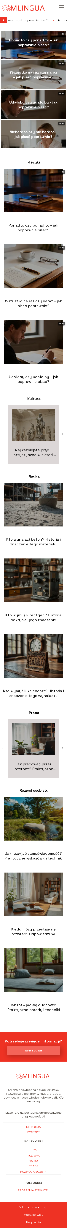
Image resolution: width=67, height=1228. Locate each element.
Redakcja (33, 1127)
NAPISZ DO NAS (33, 1050)
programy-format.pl (33, 1190)
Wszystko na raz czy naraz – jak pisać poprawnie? (33, 74)
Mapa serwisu (33, 1215)
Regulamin (33, 1222)
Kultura (34, 398)
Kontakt (33, 1132)
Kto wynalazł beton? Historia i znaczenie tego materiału (33, 542)
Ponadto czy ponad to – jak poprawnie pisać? (33, 42)
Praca (34, 712)
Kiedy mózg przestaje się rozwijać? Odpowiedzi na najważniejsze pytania (33, 931)
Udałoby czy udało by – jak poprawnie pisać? (33, 104)
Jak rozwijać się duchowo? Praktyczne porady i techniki (33, 1007)
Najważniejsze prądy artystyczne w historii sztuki (33, 452)
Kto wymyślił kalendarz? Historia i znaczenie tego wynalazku (33, 693)
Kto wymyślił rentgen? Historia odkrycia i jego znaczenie (33, 617)
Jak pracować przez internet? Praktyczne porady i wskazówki (33, 766)
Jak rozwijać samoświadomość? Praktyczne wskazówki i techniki (33, 856)
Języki (34, 162)
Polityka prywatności (33, 1207)
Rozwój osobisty (34, 790)
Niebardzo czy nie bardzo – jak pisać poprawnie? (33, 134)
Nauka (34, 476)
